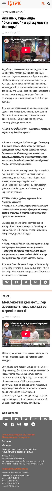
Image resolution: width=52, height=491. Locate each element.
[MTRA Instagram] (19, 424)
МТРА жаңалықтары (13, 12)
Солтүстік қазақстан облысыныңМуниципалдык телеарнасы (18, 436)
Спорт (6, 296)
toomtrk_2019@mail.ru (10, 486)
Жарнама (6, 445)
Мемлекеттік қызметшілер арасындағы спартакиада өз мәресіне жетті (24, 306)
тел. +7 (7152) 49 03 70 (10, 483)
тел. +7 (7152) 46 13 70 (10, 478)
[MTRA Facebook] (12, 424)
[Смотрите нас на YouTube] (26, 424)
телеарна (6, 441)
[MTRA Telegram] (33, 424)
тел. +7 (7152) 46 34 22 (10, 481)
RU (43, 4)
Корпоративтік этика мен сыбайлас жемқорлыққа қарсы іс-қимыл (19, 450)
